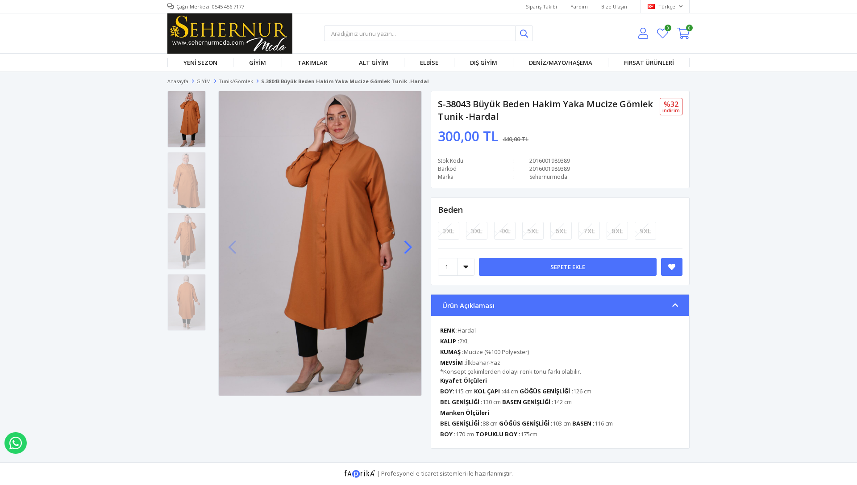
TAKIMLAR (312, 63)
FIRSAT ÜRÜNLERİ (649, 63)
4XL (505, 230)
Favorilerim (667, 29)
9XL (645, 230)
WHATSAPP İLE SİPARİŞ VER (15, 443)
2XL (448, 230)
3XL (477, 230)
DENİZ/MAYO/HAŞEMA (560, 63)
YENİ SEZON (200, 63)
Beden (450, 209)
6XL (561, 230)
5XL (533, 230)
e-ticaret (427, 473)
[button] (408, 243)
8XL (617, 230)
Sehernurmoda (548, 177)
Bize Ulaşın (614, 6)
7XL (589, 230)
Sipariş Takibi (541, 6)
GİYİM (257, 63)
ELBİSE (429, 63)
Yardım (579, 6)
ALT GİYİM (373, 63)
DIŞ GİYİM (483, 63)
